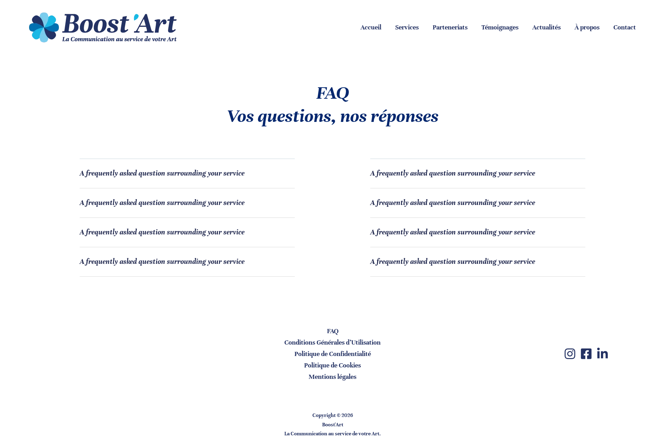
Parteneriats (450, 27)
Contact (624, 27)
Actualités (546, 27)
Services (407, 27)
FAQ (332, 331)
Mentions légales (332, 377)
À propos (587, 27)
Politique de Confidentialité (332, 354)
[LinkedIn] (602, 354)
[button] (187, 178)
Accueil (371, 27)
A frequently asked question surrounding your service (162, 173)
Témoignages (499, 27)
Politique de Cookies (332, 365)
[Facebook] (586, 354)
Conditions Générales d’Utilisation (332, 342)
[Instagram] (570, 354)
